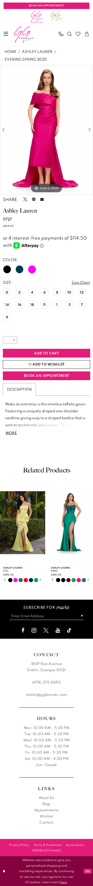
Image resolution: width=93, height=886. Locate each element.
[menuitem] (6, 34)
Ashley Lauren (37, 51)
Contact (46, 822)
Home (10, 51)
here (63, 882)
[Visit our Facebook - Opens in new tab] (23, 630)
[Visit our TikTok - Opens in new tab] (69, 630)
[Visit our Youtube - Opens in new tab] (58, 630)
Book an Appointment (46, 375)
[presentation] (22, 522)
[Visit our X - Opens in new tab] (46, 630)
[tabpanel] (46, 129)
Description (19, 389)
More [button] (11, 433)
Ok (87, 871)
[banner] (23, 34)
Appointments (46, 810)
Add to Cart (46, 353)
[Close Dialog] (4, 871)
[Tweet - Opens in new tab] (25, 199)
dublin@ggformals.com (46, 694)
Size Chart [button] (81, 282)
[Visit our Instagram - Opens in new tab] (34, 630)
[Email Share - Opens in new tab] (42, 199)
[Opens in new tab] (56, 16)
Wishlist (46, 816)
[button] (6, 34)
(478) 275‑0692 (46, 682)
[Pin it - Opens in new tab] (33, 199)
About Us (47, 797)
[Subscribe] (80, 616)
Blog (46, 803)
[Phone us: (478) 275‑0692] (61, 34)
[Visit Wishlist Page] (78, 34)
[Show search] (69, 34)
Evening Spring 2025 (26, 59)
